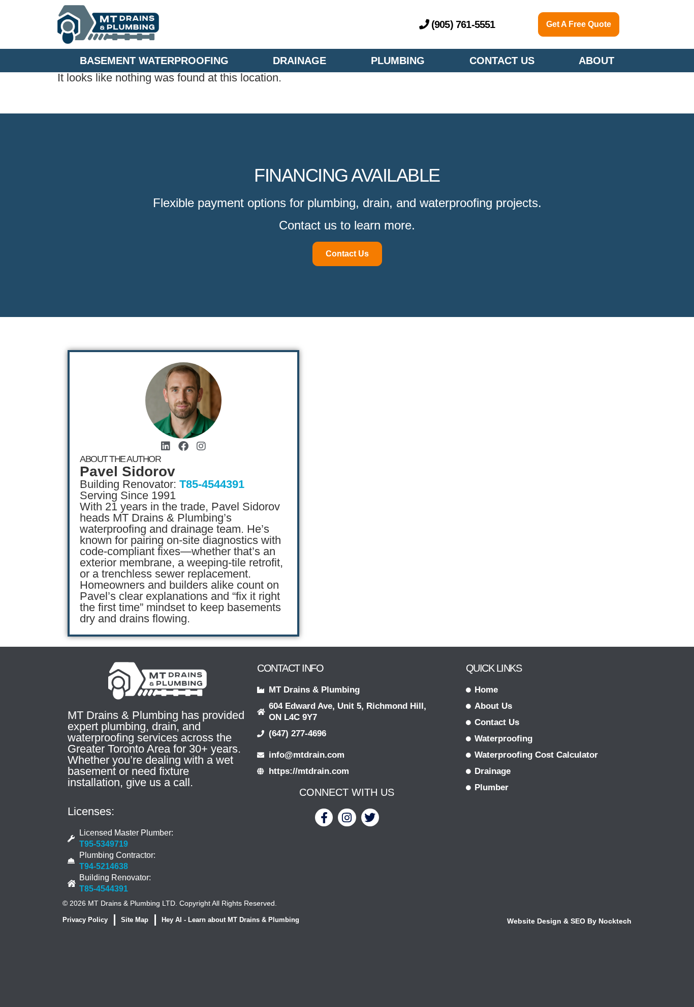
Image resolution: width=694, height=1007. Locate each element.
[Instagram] (201, 446)
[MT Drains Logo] (157, 681)
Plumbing (398, 60)
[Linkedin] (165, 446)
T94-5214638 (103, 866)
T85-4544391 (211, 484)
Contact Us (501, 60)
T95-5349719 (103, 844)
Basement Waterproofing (154, 60)
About (596, 60)
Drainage (299, 60)
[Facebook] (183, 446)
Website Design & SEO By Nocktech (569, 921)
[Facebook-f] (324, 817)
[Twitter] (370, 817)
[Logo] (108, 24)
